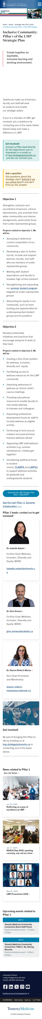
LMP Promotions (18, 894)
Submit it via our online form (20, 180)
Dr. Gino (14, 611)
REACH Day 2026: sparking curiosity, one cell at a (20, 851)
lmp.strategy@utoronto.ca (22, 155)
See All (11, 772)
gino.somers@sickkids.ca (20, 631)
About (11, 24)
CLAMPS (20, 467)
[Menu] (40, 4)
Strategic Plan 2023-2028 (24, 24)
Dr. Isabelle (16, 548)
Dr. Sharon (19, 670)
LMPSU (34, 467)
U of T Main (37, 1000)
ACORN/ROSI (7, 1000)
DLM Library (18, 1000)
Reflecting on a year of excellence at (17, 808)
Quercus (28, 1000)
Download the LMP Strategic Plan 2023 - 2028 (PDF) (21, 493)
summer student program (24, 288)
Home (5, 24)
